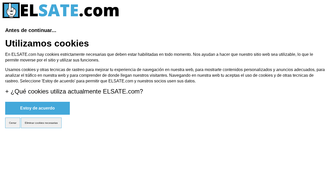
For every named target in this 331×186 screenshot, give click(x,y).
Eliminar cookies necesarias (41, 122)
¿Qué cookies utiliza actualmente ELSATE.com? (74, 91)
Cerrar (12, 122)
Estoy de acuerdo (37, 108)
